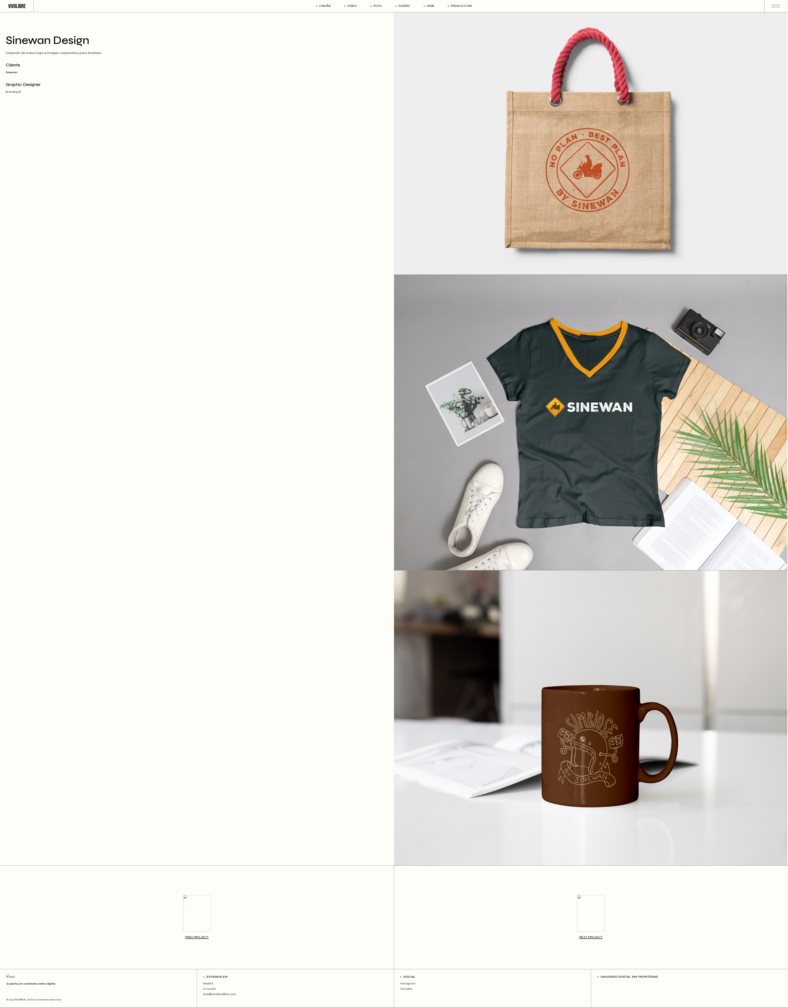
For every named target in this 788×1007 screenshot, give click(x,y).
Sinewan (11, 72)
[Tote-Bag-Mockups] (590, 143)
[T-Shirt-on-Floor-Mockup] (590, 422)
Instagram (407, 983)
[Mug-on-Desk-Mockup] (590, 717)
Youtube (406, 989)
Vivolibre (20, 999)
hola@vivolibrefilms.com (219, 994)
